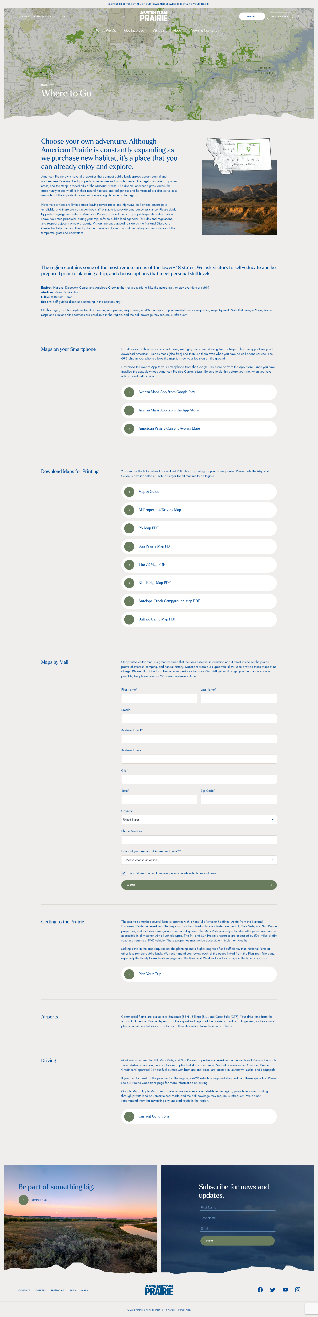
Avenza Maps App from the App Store (169, 410)
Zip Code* (208, 790)
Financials (57, 1290)
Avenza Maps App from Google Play (167, 392)
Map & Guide (149, 492)
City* (124, 770)
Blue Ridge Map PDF (155, 583)
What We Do (106, 31)
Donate (252, 16)
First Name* (129, 689)
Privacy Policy (184, 1310)
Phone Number (131, 831)
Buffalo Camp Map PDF (157, 619)
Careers (41, 1290)
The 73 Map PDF (152, 565)
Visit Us (159, 31)
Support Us (39, 1200)
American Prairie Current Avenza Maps (170, 429)
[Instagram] (297, 1289)
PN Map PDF (149, 528)
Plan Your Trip (280, 16)
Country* (127, 811)
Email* (126, 710)
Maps (84, 1290)
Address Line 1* (132, 730)
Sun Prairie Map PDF (155, 546)
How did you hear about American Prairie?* (151, 851)
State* (125, 790)
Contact (24, 1290)
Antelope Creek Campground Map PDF (169, 601)
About (178, 31)
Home (44, 84)
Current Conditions (154, 1116)
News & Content (204, 31)
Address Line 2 (131, 750)
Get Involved (134, 31)
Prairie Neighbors (44, 16)
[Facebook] (260, 1289)
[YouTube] (285, 1289)
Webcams (23, 16)
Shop (63, 16)
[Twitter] (272, 1289)
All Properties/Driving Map (160, 510)
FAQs (73, 1290)
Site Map (170, 1310)
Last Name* (209, 689)
